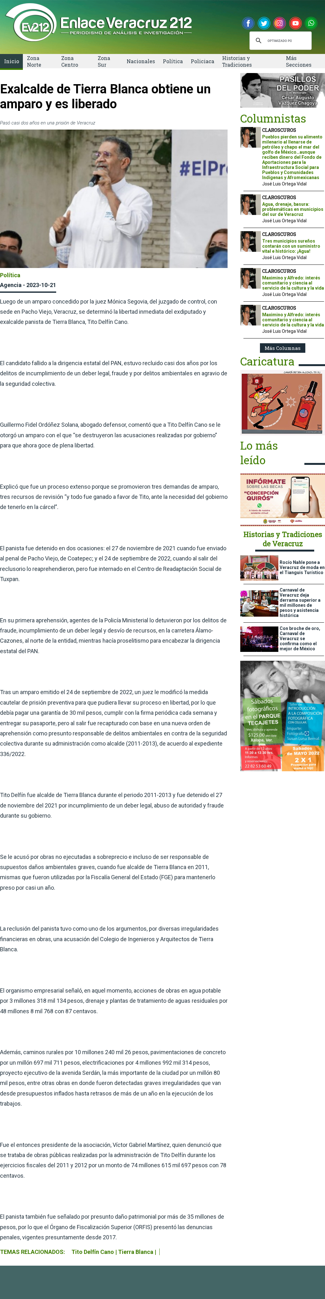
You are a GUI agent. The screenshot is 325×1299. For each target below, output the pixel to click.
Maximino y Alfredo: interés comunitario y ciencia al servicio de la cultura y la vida (293, 283)
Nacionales (141, 61)
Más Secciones (298, 61)
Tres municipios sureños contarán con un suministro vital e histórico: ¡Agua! (291, 246)
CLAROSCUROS (279, 130)
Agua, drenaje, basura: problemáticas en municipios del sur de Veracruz (292, 209)
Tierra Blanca (135, 1252)
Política (173, 61)
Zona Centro (69, 61)
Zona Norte (34, 61)
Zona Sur (104, 61)
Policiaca (202, 61)
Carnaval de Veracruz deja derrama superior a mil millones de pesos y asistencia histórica (300, 602)
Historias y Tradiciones (237, 61)
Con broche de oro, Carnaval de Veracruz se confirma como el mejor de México (300, 638)
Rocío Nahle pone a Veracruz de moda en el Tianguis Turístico (302, 567)
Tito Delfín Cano (92, 1252)
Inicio (11, 61)
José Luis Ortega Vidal (284, 183)
